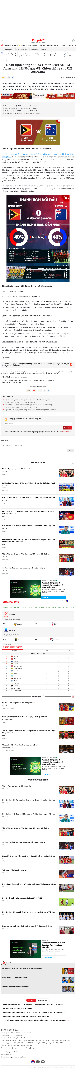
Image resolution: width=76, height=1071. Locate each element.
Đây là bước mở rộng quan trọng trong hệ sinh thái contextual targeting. (53, 950)
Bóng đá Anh (26, 45)
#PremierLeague (33, 49)
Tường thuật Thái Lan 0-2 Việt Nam (14, 870)
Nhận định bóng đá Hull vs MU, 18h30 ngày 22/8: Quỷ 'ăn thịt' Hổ (25, 717)
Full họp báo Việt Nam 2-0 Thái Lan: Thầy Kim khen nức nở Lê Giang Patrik (28, 484)
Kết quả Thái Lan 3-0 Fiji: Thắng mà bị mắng (20, 402)
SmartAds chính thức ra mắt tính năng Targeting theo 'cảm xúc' (53, 945)
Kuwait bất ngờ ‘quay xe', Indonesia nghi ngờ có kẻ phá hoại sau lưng (28, 405)
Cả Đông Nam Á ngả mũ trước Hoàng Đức (18, 703)
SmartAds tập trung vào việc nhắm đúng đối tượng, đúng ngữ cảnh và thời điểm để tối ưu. (53, 591)
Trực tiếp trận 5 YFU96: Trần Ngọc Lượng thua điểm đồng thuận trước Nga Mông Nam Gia (28, 732)
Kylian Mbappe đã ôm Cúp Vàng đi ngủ (14, 977)
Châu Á (8, 61)
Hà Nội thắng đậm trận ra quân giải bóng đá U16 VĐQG (22, 898)
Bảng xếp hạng (12, 647)
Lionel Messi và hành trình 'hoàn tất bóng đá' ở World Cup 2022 (22, 968)
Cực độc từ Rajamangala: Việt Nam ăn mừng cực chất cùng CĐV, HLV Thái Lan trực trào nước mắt (28, 541)
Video (4, 488)
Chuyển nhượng (52, 45)
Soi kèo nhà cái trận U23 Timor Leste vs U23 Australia (21, 111)
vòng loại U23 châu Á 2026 (11, 382)
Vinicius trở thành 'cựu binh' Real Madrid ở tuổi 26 (20, 745)
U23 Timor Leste (11, 381)
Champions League (66, 45)
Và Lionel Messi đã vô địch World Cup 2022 (15, 986)
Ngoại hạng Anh (39, 607)
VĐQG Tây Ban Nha (8, 748)
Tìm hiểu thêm (48, 957)
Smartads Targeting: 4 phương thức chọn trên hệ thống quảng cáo (52, 585)
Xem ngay (45, 597)
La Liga (48, 607)
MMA (3, 516)
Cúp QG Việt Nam (14, 607)
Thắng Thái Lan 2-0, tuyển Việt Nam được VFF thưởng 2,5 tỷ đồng (25, 554)
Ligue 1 (67, 607)
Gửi (70, 450)
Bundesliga (60, 607)
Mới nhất (7, 45)
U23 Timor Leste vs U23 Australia (42, 381)
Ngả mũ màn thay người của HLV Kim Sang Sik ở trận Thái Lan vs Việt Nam (29, 884)
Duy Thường (7, 377)
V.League (5, 607)
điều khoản (65, 431)
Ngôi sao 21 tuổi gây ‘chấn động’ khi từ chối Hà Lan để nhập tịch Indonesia (30, 410)
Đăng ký (67, 428)
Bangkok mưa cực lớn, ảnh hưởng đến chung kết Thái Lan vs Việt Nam (27, 926)
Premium (15, 45)
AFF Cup (35, 45)
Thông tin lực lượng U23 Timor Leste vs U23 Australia (21, 108)
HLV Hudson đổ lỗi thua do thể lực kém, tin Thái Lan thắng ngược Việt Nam (28, 526)
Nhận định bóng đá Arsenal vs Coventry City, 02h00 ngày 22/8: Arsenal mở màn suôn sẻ (35, 1012)
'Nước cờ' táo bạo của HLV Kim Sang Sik (16, 469)
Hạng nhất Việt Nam (27, 607)
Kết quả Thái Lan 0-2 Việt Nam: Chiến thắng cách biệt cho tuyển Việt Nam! (28, 857)
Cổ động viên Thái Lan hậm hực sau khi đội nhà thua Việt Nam (24, 568)
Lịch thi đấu (11, 601)
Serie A (53, 607)
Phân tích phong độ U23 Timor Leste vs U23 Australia (21, 106)
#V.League (43, 49)
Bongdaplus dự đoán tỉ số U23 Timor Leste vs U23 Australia (23, 113)
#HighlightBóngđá (21, 49)
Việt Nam (42, 45)
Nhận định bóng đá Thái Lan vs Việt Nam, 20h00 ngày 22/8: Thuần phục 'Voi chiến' (33, 1004)
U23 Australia (23, 381)
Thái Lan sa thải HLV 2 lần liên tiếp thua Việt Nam (22, 407)
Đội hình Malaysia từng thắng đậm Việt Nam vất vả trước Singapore (28, 400)
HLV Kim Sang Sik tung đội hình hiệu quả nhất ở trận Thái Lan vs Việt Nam (29, 912)
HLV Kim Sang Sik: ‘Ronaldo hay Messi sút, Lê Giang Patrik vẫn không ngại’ (28, 497)
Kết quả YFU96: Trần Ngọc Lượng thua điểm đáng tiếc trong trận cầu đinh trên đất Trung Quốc (28, 512)
